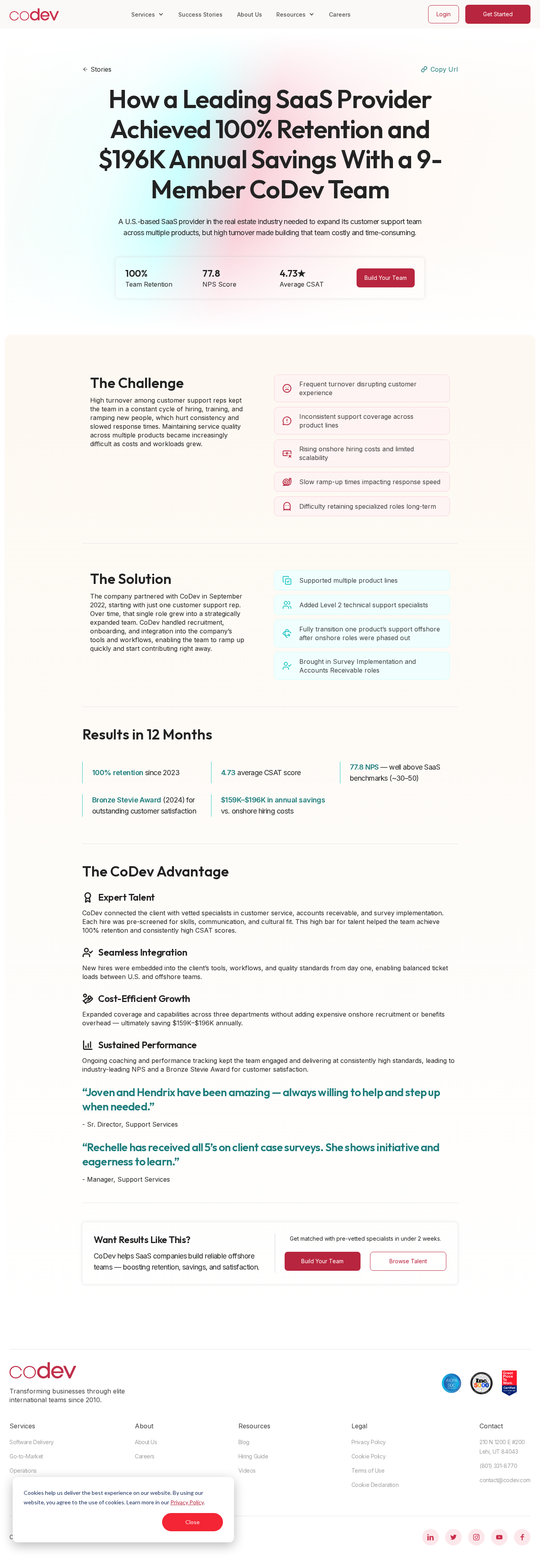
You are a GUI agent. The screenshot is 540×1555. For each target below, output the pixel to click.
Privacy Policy (187, 1502)
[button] (147, 14)
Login (443, 14)
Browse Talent (408, 1261)
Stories (101, 69)
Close (192, 1522)
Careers (340, 14)
